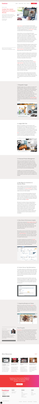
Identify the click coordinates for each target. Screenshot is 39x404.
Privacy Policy (20, 401)
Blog (21, 391)
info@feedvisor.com (4, 393)
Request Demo (19, 384)
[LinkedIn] (2, 396)
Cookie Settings (35, 401)
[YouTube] (6, 396)
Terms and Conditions (30, 401)
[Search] (36, 0)
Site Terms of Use (25, 401)
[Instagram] (7, 396)
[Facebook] (5, 396)
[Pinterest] (8, 396)
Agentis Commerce (14, 391)
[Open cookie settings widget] (1, 403)
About (32, 391)
